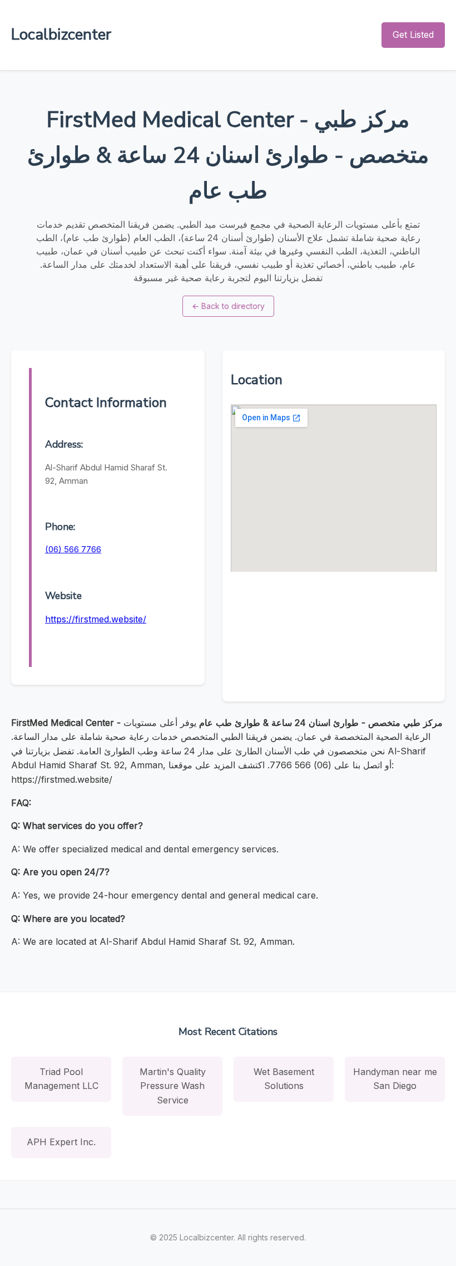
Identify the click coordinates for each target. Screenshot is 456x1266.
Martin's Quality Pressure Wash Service (173, 1086)
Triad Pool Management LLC (61, 1079)
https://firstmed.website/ (95, 619)
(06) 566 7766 (73, 549)
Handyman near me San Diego (395, 1079)
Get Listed (413, 34)
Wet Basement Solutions (284, 1079)
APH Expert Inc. (61, 1141)
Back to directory (228, 306)
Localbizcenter (61, 34)
